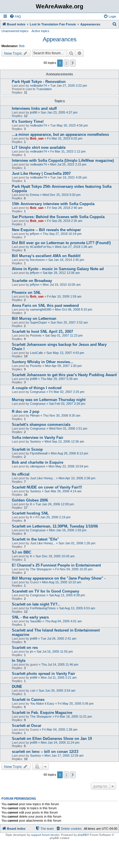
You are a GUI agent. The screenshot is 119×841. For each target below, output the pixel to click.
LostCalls (36, 352)
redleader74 (38, 85)
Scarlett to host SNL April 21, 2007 (42, 331)
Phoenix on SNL (26, 292)
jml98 (33, 112)
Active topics (40, 31)
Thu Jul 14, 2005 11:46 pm (59, 664)
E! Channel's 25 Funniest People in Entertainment (56, 565)
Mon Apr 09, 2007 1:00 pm (63, 365)
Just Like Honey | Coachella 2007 (41, 173)
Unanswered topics (15, 31)
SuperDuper (38, 322)
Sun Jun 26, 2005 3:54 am (57, 690)
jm (31, 651)
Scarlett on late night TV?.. (36, 604)
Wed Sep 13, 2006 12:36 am (64, 441)
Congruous (38, 391)
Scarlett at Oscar (26, 725)
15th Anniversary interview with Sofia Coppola (53, 204)
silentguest (37, 466)
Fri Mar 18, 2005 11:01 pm (73, 716)
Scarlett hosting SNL (30, 513)
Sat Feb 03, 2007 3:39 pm (67, 403)
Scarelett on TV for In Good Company (45, 591)
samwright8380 (40, 309)
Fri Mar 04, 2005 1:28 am (59, 729)
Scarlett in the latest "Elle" (35, 539)
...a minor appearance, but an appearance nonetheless (60, 134)
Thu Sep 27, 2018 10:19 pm (62, 233)
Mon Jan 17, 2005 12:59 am (63, 755)
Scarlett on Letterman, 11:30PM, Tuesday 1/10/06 (55, 526)
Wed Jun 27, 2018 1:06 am (73, 246)
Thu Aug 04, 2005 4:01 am (63, 621)
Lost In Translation (39, 89)
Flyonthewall (38, 453)
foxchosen (37, 259)
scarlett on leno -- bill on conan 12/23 (45, 751)
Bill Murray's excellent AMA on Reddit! (46, 256)
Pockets (36, 335)
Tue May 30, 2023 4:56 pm (69, 125)
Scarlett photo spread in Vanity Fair (43, 673)
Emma (34, 194)
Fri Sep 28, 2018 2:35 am (64, 220)
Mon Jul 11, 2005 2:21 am (59, 677)
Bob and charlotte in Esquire (37, 462)
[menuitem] (15, 16)
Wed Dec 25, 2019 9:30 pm (61, 194)
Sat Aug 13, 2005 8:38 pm (67, 595)
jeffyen (34, 233)
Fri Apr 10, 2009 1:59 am (64, 296)
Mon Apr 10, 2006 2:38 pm (77, 478)
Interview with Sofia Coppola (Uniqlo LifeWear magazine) (63, 160)
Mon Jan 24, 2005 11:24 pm (60, 742)
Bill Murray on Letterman (34, 318)
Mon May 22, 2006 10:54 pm (68, 466)
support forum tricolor (45, 834)
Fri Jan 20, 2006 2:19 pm (53, 517)
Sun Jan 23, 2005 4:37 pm (59, 112)
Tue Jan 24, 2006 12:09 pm (55, 504)
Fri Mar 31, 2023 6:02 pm (64, 138)
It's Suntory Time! (28, 121)
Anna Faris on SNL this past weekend (45, 305)
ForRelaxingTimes (43, 608)
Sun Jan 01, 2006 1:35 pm (77, 543)
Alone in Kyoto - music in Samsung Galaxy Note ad (58, 269)
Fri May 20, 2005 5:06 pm (76, 703)
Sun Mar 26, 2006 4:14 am (62, 491)
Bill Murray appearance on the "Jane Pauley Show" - (58, 578)
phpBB (82, 834)
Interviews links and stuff (34, 108)
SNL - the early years (30, 617)
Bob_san (37, 138)
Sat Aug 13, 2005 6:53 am (77, 608)
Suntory (35, 441)
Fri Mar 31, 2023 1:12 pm (67, 151)
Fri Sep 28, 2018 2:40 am (64, 207)
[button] (73, 63)
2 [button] (66, 63)
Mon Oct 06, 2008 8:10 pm (73, 309)
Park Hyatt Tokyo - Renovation (39, 81)
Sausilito (36, 621)
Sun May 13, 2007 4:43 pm (65, 352)
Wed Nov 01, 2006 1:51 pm (68, 428)
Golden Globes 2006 (30, 500)
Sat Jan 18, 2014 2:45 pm (66, 259)
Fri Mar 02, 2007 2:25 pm (66, 391)
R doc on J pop (25, 411)
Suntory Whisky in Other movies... (42, 362)
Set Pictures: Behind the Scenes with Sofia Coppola (58, 217)
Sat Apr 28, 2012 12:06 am (61, 272)
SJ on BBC (21, 552)
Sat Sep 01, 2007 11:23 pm (64, 335)
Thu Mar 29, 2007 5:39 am (59, 378)
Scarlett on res (25, 647)
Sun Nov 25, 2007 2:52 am (69, 322)
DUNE (17, 686)
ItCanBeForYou (40, 246)
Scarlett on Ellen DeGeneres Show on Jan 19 (52, 738)
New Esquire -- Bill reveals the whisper (46, 230)
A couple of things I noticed (37, 388)
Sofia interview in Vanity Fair (37, 437)
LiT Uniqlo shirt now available (39, 147)
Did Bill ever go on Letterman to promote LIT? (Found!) (61, 243)
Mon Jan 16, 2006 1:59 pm (67, 530)
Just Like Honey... (42, 478)
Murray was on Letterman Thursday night (48, 400)
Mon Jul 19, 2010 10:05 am (62, 284)
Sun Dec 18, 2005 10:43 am (55, 556)
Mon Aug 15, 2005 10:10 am (61, 582)
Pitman (35, 415)
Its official (20, 474)
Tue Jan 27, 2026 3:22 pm (68, 85)
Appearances (60, 39)
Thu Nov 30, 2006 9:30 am (61, 415)
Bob (22, 46)
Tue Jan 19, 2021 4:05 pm (68, 177)
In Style (18, 660)
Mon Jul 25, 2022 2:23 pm (68, 164)
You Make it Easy (42, 703)
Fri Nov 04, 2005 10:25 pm (73, 569)
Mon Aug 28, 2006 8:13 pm (69, 453)
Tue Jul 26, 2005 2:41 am (58, 638)
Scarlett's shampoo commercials (41, 424)
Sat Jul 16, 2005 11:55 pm (55, 651)
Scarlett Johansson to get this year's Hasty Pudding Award (64, 375)
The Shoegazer (41, 569)
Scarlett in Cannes (28, 699)
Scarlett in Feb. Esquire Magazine (42, 712)
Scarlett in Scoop (27, 449)
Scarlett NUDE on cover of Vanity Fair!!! (47, 487)
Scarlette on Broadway (32, 281)
